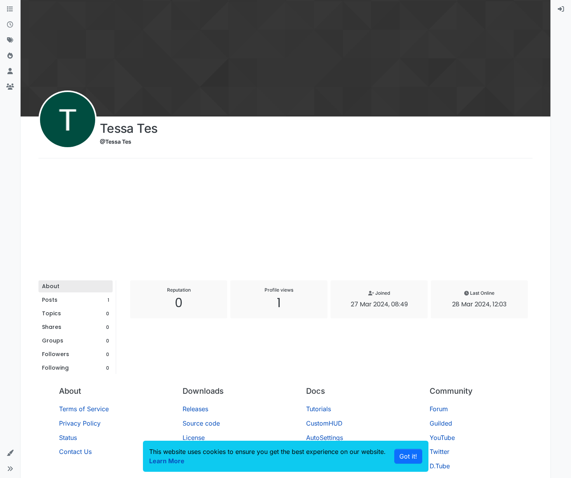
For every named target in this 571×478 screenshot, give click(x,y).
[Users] (10, 71)
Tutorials (318, 409)
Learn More (167, 461)
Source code (201, 423)
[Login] (561, 9)
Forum (439, 409)
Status (68, 437)
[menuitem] (561, 9)
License (194, 437)
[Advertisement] (285, 222)
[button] (10, 453)
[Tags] (10, 40)
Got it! (408, 456)
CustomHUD (324, 423)
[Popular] (10, 56)
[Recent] (10, 25)
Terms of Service (84, 409)
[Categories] (10, 9)
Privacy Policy (80, 423)
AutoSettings (324, 437)
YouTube (442, 437)
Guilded (441, 423)
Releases (195, 409)
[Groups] (10, 87)
